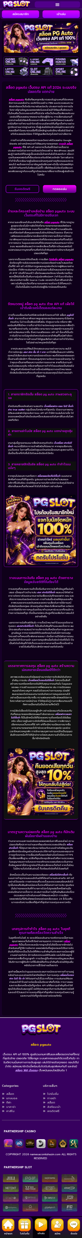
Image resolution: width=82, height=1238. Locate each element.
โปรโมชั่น (24, 1233)
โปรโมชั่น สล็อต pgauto (61, 259)
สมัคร (57, 1233)
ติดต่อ (74, 1233)
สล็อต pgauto (16, 99)
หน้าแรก (8, 1233)
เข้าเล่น (41, 1233)
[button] (57, 4)
